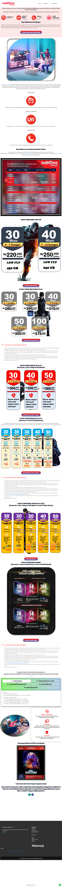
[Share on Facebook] (32, 794)
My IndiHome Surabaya (6, 84)
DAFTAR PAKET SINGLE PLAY (31, 340)
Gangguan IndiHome (27, 153)
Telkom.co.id (34, 839)
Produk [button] (46, 3)
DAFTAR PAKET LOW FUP (31, 285)
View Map (4, 832)
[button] (31, 344)
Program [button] (54, 3)
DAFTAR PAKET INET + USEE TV (31, 472)
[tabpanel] (31, 698)
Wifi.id (33, 841)
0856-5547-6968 (57, 153)
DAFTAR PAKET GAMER (31, 640)
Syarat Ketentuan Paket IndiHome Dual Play (15, 477)
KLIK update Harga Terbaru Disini (31, 32)
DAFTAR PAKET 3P (31, 558)
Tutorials (34, 835)
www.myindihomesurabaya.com (15, 850)
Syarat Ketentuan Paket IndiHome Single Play (16, 345)
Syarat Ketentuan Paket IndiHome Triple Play (15, 645)
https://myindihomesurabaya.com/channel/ (19, 494)
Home (39, 3)
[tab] (16, 681)
